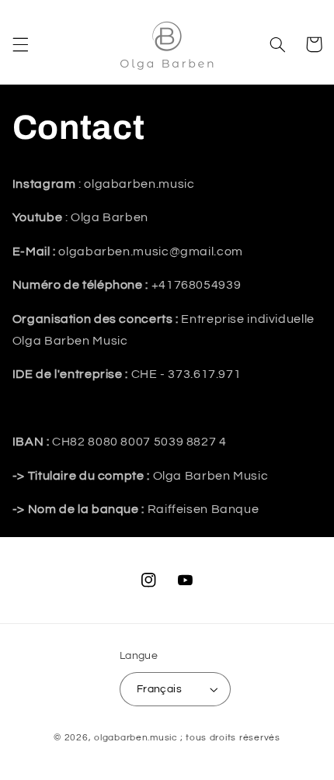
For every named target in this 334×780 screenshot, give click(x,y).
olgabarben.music (136, 737)
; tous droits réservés (230, 737)
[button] (20, 44)
